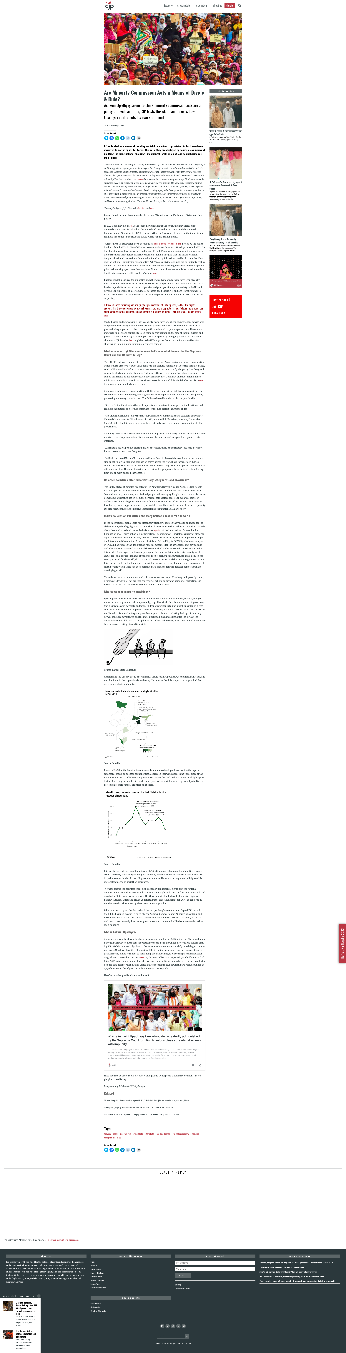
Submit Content (96, 1269)
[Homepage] (184, 1326)
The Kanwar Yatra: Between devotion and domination (282, 1267)
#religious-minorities (112, 1137)
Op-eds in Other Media (98, 1310)
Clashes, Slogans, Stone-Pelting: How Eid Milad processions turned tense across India (296, 1262)
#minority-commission (190, 1133)
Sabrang (178, 1284)
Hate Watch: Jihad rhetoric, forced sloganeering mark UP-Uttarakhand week (292, 1276)
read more (19, 1281)
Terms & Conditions (97, 1280)
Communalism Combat (182, 1288)
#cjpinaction (133, 1133)
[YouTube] (173, 1326)
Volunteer (94, 1265)
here (139, 208)
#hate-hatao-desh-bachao (159, 1133)
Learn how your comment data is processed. (62, 1239)
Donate (93, 1261)
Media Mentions (96, 1307)
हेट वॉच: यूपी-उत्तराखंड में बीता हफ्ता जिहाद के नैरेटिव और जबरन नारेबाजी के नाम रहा (288, 1271)
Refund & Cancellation (98, 1287)
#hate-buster (143, 1133)
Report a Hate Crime (97, 1273)
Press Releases (96, 1303)
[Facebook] (162, 1326)
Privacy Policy (95, 1284)
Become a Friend (96, 1276)
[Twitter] (167, 1326)
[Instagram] (178, 1326)
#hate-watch (175, 1133)
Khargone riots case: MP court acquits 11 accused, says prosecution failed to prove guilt (297, 1281)
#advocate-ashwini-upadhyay (115, 1133)
